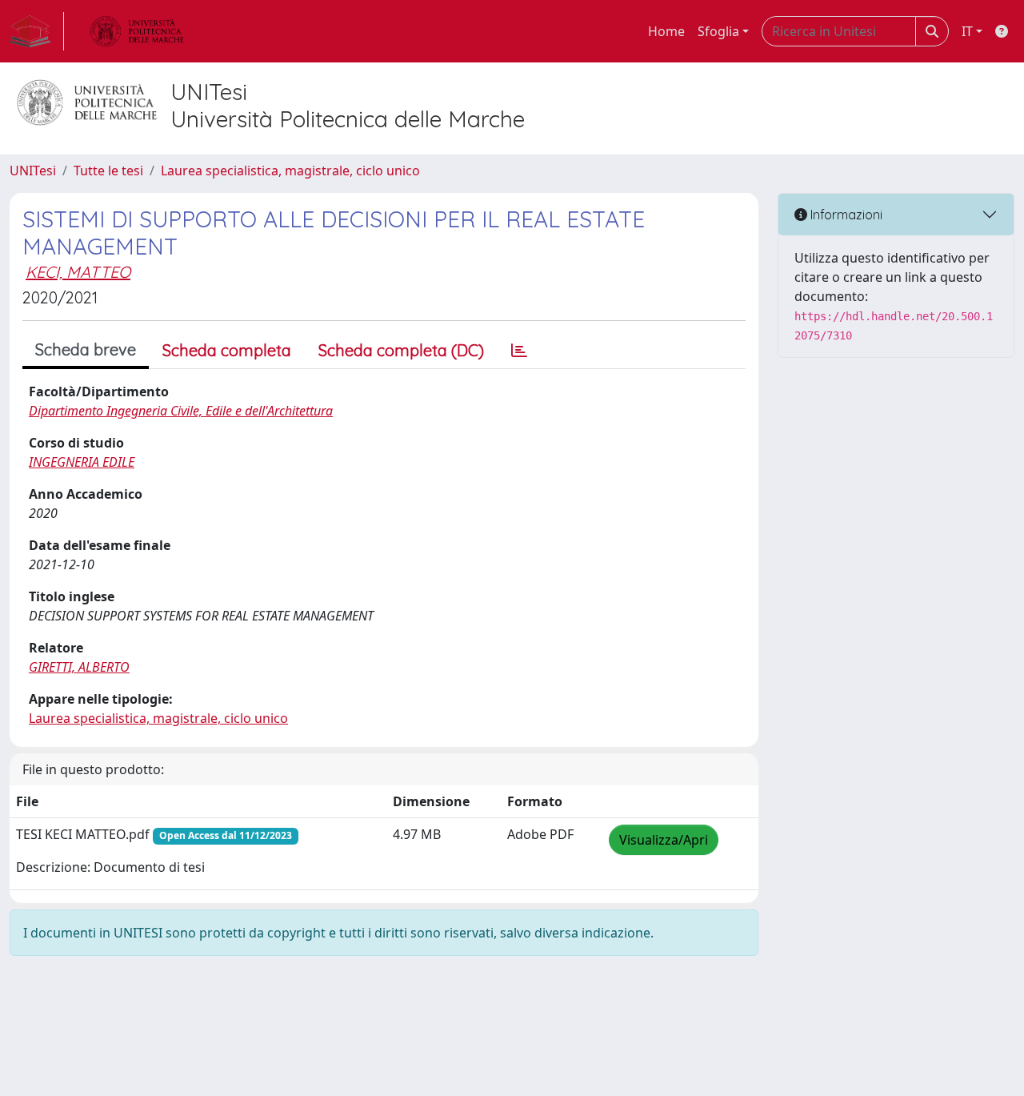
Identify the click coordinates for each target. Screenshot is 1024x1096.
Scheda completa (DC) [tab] (401, 350)
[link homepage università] (137, 31)
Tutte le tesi (108, 170)
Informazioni (844, 215)
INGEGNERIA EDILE (81, 462)
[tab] (519, 350)
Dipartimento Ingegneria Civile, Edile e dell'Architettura (181, 411)
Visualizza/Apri (663, 840)
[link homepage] (37, 31)
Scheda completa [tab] (226, 350)
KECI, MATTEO (78, 272)
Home (666, 31)
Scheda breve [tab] (85, 349)
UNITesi (33, 170)
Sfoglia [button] (718, 31)
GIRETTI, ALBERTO (79, 667)
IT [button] (967, 31)
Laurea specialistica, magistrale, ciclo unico (290, 170)
